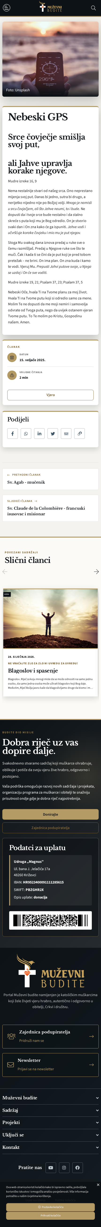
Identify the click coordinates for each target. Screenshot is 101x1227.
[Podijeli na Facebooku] (12, 433)
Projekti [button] (11, 1122)
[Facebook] (77, 1167)
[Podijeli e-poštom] (66, 433)
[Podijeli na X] (52, 433)
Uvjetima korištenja (38, 1196)
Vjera (51, 395)
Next (96, 571)
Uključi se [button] (13, 1135)
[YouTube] (51, 1167)
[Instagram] (64, 1167)
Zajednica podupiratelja (50, 827)
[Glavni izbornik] (7, 7)
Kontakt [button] (10, 1147)
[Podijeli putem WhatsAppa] (26, 433)
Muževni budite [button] (19, 1098)
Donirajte (50, 814)
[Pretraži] (93, 8)
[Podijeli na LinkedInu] (39, 433)
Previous (4, 571)
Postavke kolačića (52, 1207)
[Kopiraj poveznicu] (79, 433)
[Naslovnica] (50, 8)
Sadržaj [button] (10, 1110)
